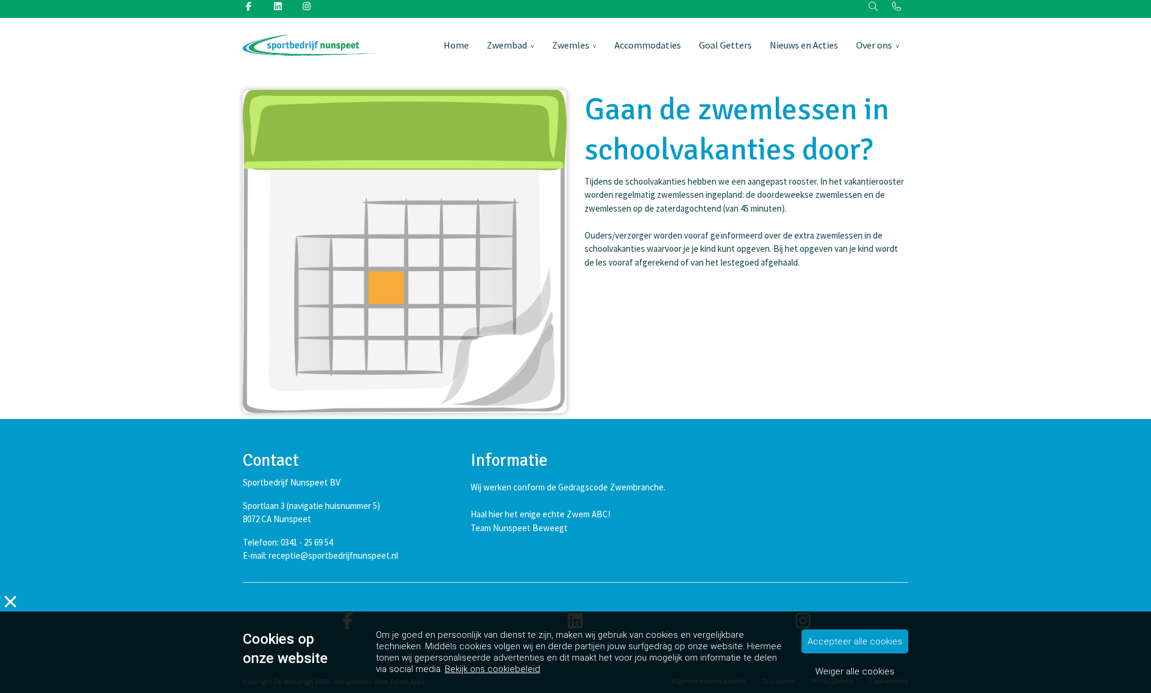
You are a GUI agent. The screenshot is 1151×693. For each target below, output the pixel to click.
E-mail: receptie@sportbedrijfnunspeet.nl (320, 555)
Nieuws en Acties (804, 45)
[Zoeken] (873, 7)
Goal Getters (725, 45)
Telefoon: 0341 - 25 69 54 (288, 542)
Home (456, 45)
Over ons (874, 45)
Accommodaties (647, 45)
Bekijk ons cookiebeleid (492, 669)
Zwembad (507, 45)
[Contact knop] (896, 7)
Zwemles (570, 45)
